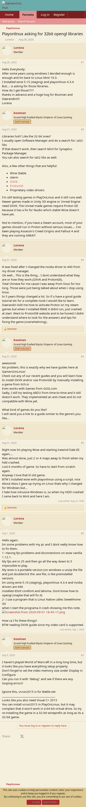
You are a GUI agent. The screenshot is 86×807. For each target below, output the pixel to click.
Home (9, 14)
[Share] (77, 62)
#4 (82, 356)
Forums (28, 14)
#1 (82, 62)
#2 (82, 129)
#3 (82, 260)
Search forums (26, 21)
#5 (82, 443)
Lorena (9, 39)
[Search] (80, 14)
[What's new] (72, 14)
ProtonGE (16, 186)
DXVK (14, 181)
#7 (82, 655)
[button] (16, 14)
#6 (82, 533)
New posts (8, 21)
